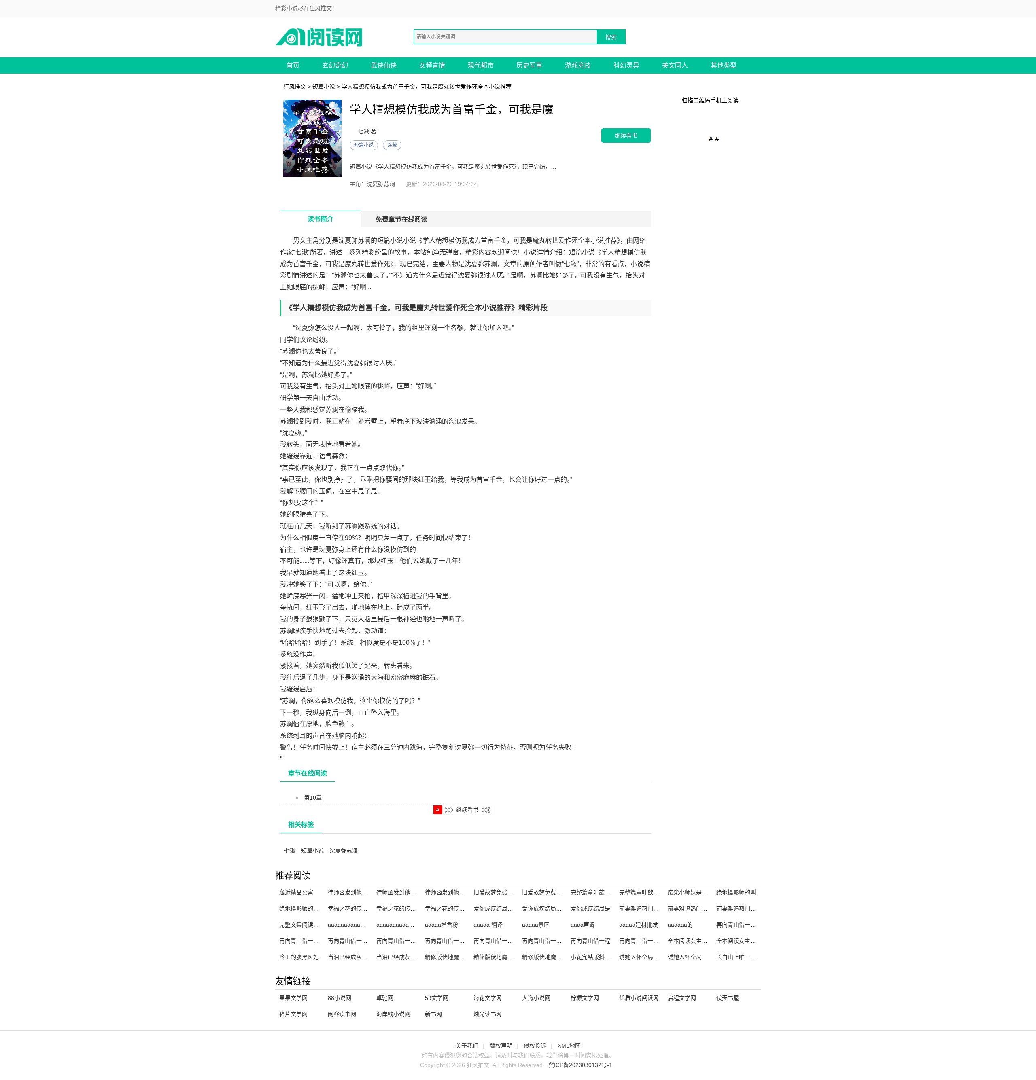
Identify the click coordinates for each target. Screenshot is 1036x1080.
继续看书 (626, 135)
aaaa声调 (583, 924)
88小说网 (339, 998)
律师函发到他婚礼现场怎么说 (462, 892)
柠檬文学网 (585, 998)
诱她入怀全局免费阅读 (647, 957)
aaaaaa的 (680, 924)
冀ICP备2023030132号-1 (580, 1065)
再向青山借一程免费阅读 (553, 941)
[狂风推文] (319, 36)
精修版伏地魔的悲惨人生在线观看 (564, 957)
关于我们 (467, 1045)
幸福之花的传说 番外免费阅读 (414, 908)
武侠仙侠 (384, 65)
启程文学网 (682, 998)
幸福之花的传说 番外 (354, 908)
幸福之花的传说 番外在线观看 (462, 908)
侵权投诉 (535, 1045)
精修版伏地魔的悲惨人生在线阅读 (467, 957)
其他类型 (724, 65)
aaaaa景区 (536, 924)
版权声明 (501, 1045)
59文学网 (436, 998)
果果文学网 (293, 998)
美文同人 (675, 65)
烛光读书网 (487, 1014)
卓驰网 (384, 998)
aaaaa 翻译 (488, 924)
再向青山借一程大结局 (647, 941)
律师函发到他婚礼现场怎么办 (364, 892)
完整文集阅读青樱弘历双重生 (316, 924)
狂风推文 (294, 86)
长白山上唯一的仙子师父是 (750, 957)
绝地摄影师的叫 (736, 892)
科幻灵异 (626, 65)
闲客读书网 (342, 1014)
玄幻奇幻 (335, 65)
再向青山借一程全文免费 (456, 941)
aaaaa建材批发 (638, 924)
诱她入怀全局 (685, 957)
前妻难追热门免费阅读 (744, 908)
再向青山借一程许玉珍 (501, 941)
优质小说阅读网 (639, 998)
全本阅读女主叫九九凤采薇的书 (707, 941)
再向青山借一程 (590, 941)
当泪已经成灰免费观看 (356, 957)
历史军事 (529, 65)
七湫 (289, 850)
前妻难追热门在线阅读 (647, 908)
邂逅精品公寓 (296, 892)
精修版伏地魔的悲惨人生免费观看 (515, 957)
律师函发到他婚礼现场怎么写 (413, 892)
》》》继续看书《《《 (467, 810)
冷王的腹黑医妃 (299, 957)
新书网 (433, 1014)
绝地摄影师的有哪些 (304, 908)
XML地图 (569, 1045)
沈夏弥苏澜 (343, 850)
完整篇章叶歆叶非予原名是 (605, 892)
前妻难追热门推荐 (690, 908)
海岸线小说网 (393, 1014)
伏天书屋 (727, 998)
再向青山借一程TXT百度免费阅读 (321, 941)
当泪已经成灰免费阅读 (404, 957)
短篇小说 (323, 86)
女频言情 (432, 65)
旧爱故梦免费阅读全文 (550, 892)
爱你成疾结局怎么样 (547, 908)
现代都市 (481, 65)
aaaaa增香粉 (441, 924)
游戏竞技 (578, 65)
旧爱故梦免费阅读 (496, 892)
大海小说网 (536, 998)
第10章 (313, 797)
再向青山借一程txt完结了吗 (410, 941)
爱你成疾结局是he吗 (499, 908)
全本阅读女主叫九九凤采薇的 (753, 941)
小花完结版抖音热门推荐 (602, 957)
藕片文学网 (293, 1014)
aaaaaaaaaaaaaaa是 (403, 924)
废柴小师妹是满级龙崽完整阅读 (707, 892)
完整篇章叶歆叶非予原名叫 (653, 892)
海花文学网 (487, 998)
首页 (293, 65)
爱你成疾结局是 (590, 908)
